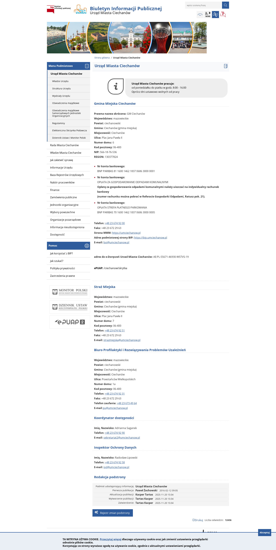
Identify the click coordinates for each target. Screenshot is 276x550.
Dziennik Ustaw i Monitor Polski (69, 137)
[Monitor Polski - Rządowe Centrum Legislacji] (69, 292)
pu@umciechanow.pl (115, 408)
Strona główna (102, 57)
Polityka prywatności (62, 268)
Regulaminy (58, 123)
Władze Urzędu (60, 81)
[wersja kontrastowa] (200, 14)
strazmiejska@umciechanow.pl (121, 340)
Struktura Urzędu (61, 88)
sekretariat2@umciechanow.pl (121, 437)
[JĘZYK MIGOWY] (215, 14)
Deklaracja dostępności (209, 531)
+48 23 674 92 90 (115, 433)
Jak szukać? (56, 261)
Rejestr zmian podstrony (115, 513)
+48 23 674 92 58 (115, 462)
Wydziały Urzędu (61, 95)
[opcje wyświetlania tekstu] (207, 14)
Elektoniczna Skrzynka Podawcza (69, 130)
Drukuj (199, 520)
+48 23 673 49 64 (127, 403)
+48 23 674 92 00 (115, 223)
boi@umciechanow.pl (116, 242)
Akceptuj (265, 532)
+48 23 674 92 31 (115, 393)
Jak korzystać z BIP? (61, 253)
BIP (223, 14)
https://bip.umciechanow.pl (150, 237)
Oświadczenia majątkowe (65, 103)
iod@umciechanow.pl (116, 467)
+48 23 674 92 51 (115, 330)
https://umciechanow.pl (126, 233)
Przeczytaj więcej (110, 539)
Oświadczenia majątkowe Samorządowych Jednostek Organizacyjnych (66, 113)
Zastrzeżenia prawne (62, 276)
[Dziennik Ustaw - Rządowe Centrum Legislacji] (69, 307)
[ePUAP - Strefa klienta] (69, 322)
